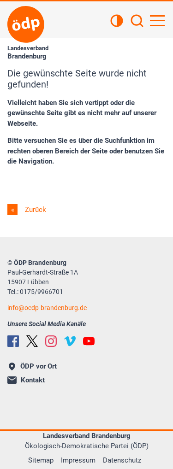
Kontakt (33, 380)
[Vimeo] (70, 341)
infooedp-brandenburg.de (47, 307)
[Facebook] (13, 341)
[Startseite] (25, 24)
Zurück (34, 209)
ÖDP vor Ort (38, 366)
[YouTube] (89, 341)
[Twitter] (32, 341)
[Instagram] (51, 341)
